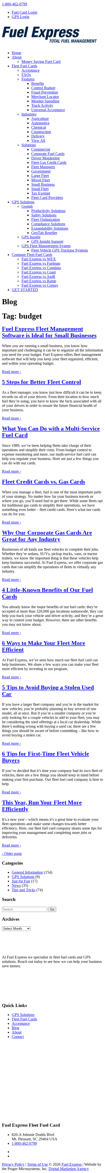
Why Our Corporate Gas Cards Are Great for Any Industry (47, 535)
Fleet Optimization (45, 219)
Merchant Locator (45, 97)
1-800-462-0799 (14, 4)
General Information (27, 872)
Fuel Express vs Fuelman (40, 263)
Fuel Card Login (24, 12)
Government (41, 171)
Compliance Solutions (48, 224)
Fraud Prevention (44, 92)
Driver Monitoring (45, 158)
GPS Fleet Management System (46, 246)
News (16, 885)
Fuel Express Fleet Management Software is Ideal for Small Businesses (49, 332)
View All (38, 140)
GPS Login (20, 17)
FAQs (26, 75)
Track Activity (42, 105)
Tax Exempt (40, 193)
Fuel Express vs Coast (38, 272)
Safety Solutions (43, 215)
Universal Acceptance (48, 110)
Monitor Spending (45, 101)
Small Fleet (40, 189)
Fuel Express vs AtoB (38, 276)
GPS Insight (30, 237)
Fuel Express (72, 1127)
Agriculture (40, 119)
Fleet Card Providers (47, 198)
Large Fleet (40, 176)
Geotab (27, 206)
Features (27, 79)
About (16, 57)
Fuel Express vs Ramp (38, 281)
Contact (18, 1037)
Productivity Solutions (48, 211)
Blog (15, 1028)
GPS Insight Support (47, 241)
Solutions (28, 145)
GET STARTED (25, 290)
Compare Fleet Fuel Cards (32, 255)
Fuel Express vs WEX (38, 259)
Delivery (38, 136)
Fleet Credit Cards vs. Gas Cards (43, 482)
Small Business (43, 184)
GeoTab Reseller (44, 233)
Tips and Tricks (23, 890)
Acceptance (30, 70)
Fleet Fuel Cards (24, 66)
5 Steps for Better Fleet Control (41, 382)
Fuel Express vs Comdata (41, 268)
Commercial (40, 149)
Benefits (37, 83)
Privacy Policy (13, 1127)
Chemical (38, 127)
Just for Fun (21, 881)
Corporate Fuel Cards (47, 154)
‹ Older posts (12, 853)
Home (16, 53)
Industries (28, 114)
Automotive (40, 123)
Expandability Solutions (49, 228)
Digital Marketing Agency (69, 1132)
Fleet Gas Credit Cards (48, 162)
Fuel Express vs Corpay (39, 285)
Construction (41, 132)
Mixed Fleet (40, 180)
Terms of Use (37, 1127)
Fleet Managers (43, 167)
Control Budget (43, 88)
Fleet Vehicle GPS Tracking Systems (59, 250)
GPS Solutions (23, 202)
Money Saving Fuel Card (41, 61)
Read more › (11, 372)
